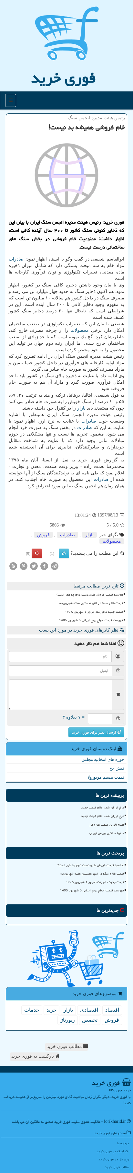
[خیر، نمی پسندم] (37, 553)
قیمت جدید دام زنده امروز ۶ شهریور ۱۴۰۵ (94, 612)
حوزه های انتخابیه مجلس (102, 759)
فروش (43, 534)
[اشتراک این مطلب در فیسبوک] (44, 565)
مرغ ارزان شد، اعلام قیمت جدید (102, 807)
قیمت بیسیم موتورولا (105, 777)
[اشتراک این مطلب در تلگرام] (54, 565)
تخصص (89, 1020)
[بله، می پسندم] (64, 553)
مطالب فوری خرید (65, 1046)
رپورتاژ (67, 1020)
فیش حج (116, 768)
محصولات (79, 330)
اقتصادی (89, 1010)
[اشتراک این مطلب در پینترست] (23, 565)
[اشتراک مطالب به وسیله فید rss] (13, 565)
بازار (81, 408)
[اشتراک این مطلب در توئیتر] (33, 565)
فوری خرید (63, 78)
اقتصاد (112, 1010)
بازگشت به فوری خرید (33, 1056)
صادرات (16, 259)
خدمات (31, 1010)
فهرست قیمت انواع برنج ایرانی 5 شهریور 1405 (91, 620)
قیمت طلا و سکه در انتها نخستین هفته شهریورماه (91, 603)
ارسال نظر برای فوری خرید (94, 732)
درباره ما (123, 1143)
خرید (51, 1010)
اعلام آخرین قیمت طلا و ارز (106, 824)
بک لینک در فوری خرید (113, 1151)
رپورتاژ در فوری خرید (113, 1159)
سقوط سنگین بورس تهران (106, 833)
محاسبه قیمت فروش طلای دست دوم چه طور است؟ (89, 594)
